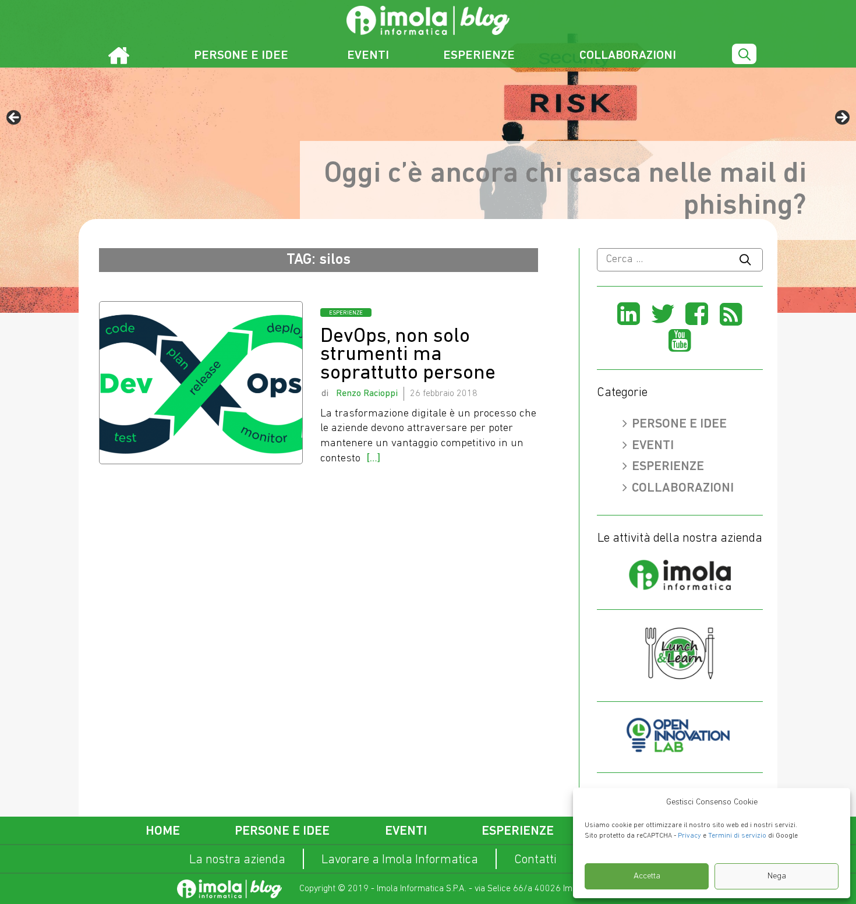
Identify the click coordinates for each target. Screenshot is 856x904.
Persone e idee (241, 56)
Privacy (689, 835)
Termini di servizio (737, 835)
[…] (373, 458)
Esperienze (479, 56)
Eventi (368, 56)
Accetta (647, 876)
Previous (14, 118)
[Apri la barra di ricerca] (744, 55)
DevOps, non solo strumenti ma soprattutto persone (408, 355)
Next (841, 118)
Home (163, 831)
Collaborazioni (627, 56)
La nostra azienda (237, 860)
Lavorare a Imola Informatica (399, 860)
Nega (776, 876)
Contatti (535, 860)
